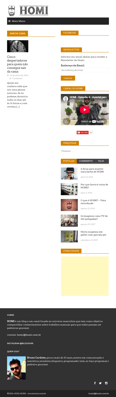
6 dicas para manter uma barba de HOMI (92, 170)
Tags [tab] (101, 161)
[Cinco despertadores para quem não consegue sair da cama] (17, 46)
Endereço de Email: (73, 65)
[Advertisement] (85, 276)
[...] (18, 106)
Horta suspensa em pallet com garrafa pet (93, 233)
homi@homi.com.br (29, 334)
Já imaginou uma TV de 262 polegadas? (94, 217)
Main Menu (18, 21)
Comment (17, 78)
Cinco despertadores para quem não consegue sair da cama (17, 64)
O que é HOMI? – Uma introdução (93, 202)
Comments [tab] (86, 161)
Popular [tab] (68, 161)
